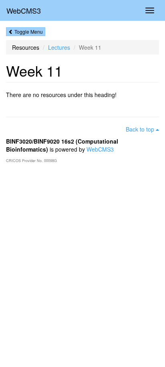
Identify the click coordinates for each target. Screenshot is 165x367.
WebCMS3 (23, 10)
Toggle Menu (28, 31)
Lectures (59, 47)
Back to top (141, 129)
